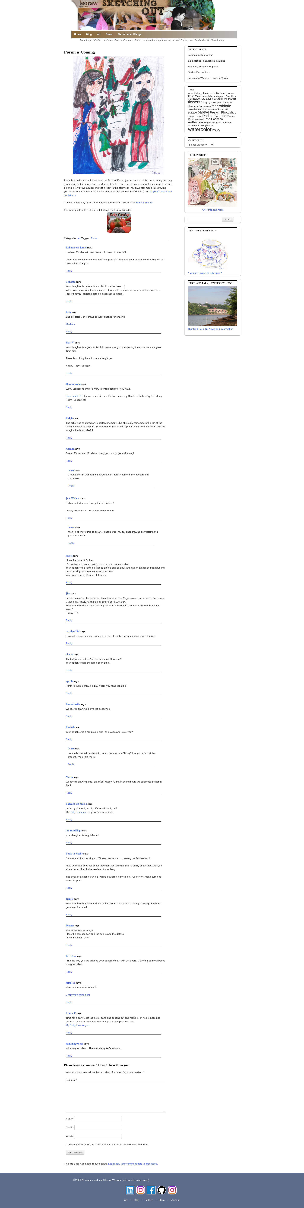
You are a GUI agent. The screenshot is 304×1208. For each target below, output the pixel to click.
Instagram (140, 1187)
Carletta (71, 281)
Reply (69, 270)
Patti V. (70, 342)
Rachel (70, 727)
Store (109, 34)
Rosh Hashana (213, 119)
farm (216, 99)
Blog (89, 34)
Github (161, 1187)
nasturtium (212, 109)
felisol (69, 555)
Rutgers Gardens (222, 122)
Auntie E (71, 1013)
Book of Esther (144, 202)
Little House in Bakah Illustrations (206, 60)
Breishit (231, 94)
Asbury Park (201, 93)
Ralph (69, 418)
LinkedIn (130, 1187)
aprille (70, 681)
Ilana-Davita (73, 704)
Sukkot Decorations (199, 72)
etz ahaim (207, 98)
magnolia (192, 109)
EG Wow (71, 956)
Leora (71, 470)
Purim (94, 238)
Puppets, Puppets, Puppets (203, 66)
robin (200, 119)
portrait (191, 116)
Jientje (70, 899)
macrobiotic (221, 106)
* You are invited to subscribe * (205, 273)
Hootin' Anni (73, 384)
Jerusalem (205, 106)
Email (70, 1127)
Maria (70, 777)
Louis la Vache (74, 853)
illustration (193, 106)
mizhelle (71, 983)
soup (204, 125)
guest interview (224, 102)
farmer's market (227, 98)
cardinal (205, 96)
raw (196, 119)
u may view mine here (78, 994)
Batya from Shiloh (77, 804)
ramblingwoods (75, 1043)
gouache (212, 103)
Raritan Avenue (214, 116)
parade (192, 112)
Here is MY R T (74, 396)
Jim (68, 593)
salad (191, 125)
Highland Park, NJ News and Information (210, 328)
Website (70, 1136)
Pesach (215, 112)
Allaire (190, 94)
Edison (197, 98)
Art (99, 34)
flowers (194, 102)
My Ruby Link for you (77, 1025)
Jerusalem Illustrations (200, 54)
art (79, 238)
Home (77, 34)
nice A (70, 654)
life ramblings (74, 830)
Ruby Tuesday (78, 812)
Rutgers (208, 122)
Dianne (70, 925)
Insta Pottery (172, 1189)
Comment (71, 1079)
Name (70, 1118)
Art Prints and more (213, 209)
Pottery (149, 1199)
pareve (203, 112)
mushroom (201, 109)
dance (212, 96)
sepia (197, 125)
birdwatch (221, 93)
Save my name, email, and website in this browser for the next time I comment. (108, 1144)
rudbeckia (195, 122)
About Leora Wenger (130, 34)
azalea (212, 93)
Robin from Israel (76, 247)
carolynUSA (73, 631)
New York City (223, 109)
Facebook (151, 1187)
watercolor (200, 129)
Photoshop (228, 112)
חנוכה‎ (216, 130)
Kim (69, 312)
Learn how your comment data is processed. (133, 1163)
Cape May (194, 96)
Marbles (70, 324)
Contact (175, 1199)
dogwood (220, 96)
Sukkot (210, 126)
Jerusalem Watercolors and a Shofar (208, 78)
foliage (204, 102)
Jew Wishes (73, 498)
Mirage (70, 448)
